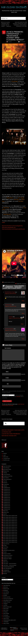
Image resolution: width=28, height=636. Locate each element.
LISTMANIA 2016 (6, 494)
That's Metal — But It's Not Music (9, 563)
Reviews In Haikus (7, 553)
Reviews (5, 552)
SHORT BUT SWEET (7, 558)
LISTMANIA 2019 (6, 499)
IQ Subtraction (6, 484)
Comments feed (6, 458)
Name (7, 371)
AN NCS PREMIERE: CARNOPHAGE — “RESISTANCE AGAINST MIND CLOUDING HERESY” (15, 36)
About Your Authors (7, 466)
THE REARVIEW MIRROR (8, 566)
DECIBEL (5, 595)
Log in (4, 455)
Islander (9, 282)
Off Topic (5, 545)
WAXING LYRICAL (7, 571)
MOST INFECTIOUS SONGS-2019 (10, 532)
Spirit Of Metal (6, 613)
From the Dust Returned (8, 598)
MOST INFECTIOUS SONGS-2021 (10, 535)
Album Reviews (6, 467)
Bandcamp (5, 587)
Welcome (5, 573)
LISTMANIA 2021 (6, 502)
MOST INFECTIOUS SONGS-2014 (10, 524)
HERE (3, 222)
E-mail (7, 377)
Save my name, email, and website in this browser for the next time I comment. (13, 392)
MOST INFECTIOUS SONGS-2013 (10, 522)
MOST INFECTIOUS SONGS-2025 (10, 542)
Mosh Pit (5, 514)
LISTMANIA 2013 (6, 489)
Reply (23, 300)
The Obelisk (5, 615)
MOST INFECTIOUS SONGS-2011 (10, 519)
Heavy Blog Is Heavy (7, 600)
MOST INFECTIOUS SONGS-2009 (10, 515)
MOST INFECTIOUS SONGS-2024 (10, 540)
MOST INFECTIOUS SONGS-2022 (10, 537)
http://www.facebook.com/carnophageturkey (12, 225)
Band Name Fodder (7, 469)
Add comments (22, 41)
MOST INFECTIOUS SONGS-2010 (10, 517)
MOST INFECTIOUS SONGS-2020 (10, 533)
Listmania (5, 486)
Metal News (5, 510)
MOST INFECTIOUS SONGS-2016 (10, 527)
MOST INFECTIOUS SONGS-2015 (10, 525)
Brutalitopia (5, 590)
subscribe (18, 396)
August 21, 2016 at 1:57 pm (10, 306)
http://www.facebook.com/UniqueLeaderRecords (13, 229)
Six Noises (5, 611)
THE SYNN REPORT (7, 568)
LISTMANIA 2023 (6, 505)
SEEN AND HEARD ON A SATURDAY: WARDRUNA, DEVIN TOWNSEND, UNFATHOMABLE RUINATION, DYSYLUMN (20, 24)
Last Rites (5, 605)
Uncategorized (6, 570)
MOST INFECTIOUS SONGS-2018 (10, 530)
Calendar (5, 472)
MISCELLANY (6, 512)
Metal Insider (6, 608)
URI (7, 383)
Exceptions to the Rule (7, 476)
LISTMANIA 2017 (6, 495)
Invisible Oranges (6, 602)
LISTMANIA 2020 (6, 500)
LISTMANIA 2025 (6, 509)
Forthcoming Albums (7, 479)
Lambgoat (5, 603)
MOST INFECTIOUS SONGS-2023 (10, 538)
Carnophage (24, 283)
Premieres (10, 41)
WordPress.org (6, 460)
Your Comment (8, 348)
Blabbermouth (6, 588)
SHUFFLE (5, 560)
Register (5, 453)
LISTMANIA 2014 (6, 490)
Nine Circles (5, 610)
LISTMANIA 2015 (6, 492)
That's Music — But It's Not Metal (9, 565)
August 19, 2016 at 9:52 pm (10, 293)
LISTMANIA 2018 (6, 497)
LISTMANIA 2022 (6, 504)
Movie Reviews (6, 543)
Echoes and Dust (6, 597)
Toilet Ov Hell (6, 618)
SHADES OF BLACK (7, 557)
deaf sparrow (6, 593)
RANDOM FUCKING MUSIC (9, 550)
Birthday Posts (6, 471)
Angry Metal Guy (6, 585)
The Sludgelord (6, 616)
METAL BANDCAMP (7, 607)
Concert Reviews (6, 474)
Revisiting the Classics (7, 555)
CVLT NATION (6, 592)
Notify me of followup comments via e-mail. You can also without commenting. (12, 396)
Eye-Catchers (6, 477)
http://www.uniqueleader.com (9, 227)
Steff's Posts (5, 561)
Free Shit (5, 481)
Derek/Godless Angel (10, 292)
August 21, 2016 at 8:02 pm (10, 330)
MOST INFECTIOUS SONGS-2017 (10, 528)
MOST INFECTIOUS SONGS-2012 (10, 520)
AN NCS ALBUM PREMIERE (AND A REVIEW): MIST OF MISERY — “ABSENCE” (6, 24)
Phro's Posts (5, 547)
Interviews (5, 482)
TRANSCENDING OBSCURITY (9, 620)
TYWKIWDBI (5, 621)
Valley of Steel (6, 623)
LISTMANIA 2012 (6, 487)
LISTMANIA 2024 (6, 507)
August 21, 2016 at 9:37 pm (14, 318)
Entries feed (5, 456)
